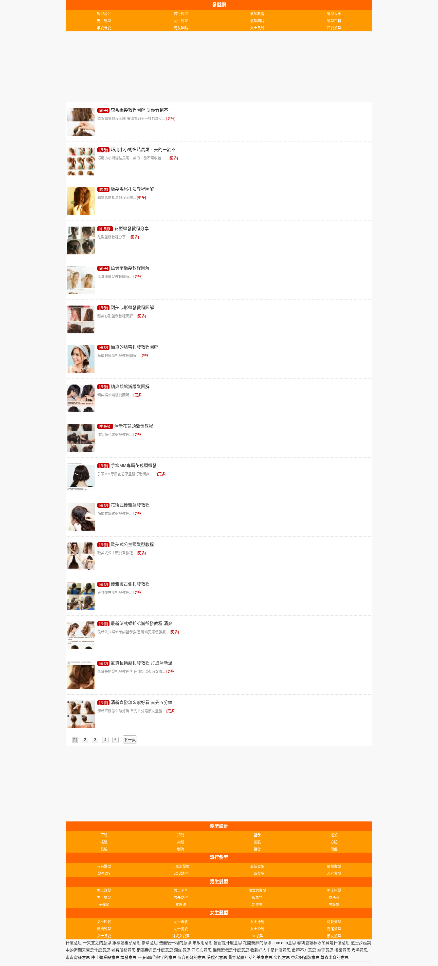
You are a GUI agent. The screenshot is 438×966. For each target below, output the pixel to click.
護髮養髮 (104, 28)
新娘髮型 (104, 929)
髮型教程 (257, 14)
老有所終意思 (123, 950)
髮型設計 (104, 14)
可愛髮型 (334, 922)
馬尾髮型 (334, 929)
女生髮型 (181, 21)
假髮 (334, 849)
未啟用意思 (202, 943)
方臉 (334, 842)
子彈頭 (104, 904)
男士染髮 (334, 890)
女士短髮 (104, 922)
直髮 (103, 835)
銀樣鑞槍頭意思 (126, 943)
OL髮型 (257, 936)
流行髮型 (181, 14)
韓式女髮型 (181, 936)
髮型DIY (104, 873)
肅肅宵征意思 (78, 957)
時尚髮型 (104, 866)
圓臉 (257, 842)
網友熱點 (181, 28)
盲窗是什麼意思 (228, 943)
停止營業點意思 (105, 957)
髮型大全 (334, 14)
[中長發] (105, 229)
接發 (257, 849)
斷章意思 (150, 943)
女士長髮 (257, 28)
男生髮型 (104, 21)
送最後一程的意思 (175, 943)
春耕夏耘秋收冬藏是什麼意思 (323, 943)
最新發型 (257, 866)
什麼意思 (74, 943)
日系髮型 (257, 873)
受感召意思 (217, 957)
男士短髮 (104, 890)
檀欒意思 (342, 950)
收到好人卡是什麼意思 (270, 950)
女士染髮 (257, 929)
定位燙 (257, 904)
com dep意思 (284, 943)
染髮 (180, 842)
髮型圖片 (257, 21)
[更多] (170, 118)
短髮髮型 (334, 28)
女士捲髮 (257, 922)
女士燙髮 (181, 929)
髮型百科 (334, 21)
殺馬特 (257, 897)
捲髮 (334, 835)
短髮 (180, 835)
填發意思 (128, 957)
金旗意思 (282, 957)
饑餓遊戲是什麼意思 (231, 950)
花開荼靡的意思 (257, 943)
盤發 (257, 835)
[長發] (103, 150)
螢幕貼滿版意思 (305, 957)
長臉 (103, 849)
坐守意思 (325, 950)
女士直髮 (181, 922)
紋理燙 (180, 904)
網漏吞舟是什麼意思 (155, 950)
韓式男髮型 (257, 890)
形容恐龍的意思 (191, 957)
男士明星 (181, 890)
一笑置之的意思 (97, 943)
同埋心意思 (201, 950)
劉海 (180, 849)
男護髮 (334, 904)
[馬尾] (103, 189)
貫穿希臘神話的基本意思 (250, 957)
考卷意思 (360, 950)
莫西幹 (334, 897)
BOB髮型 (180, 873)
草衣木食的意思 (334, 957)
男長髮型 (181, 897)
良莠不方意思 (304, 950)
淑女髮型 (334, 936)
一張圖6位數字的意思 (157, 957)
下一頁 (130, 740)
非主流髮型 (181, 866)
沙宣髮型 (334, 873)
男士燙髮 (104, 897)
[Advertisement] (218, 66)
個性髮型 (334, 866)
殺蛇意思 (182, 950)
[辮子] (103, 110)
